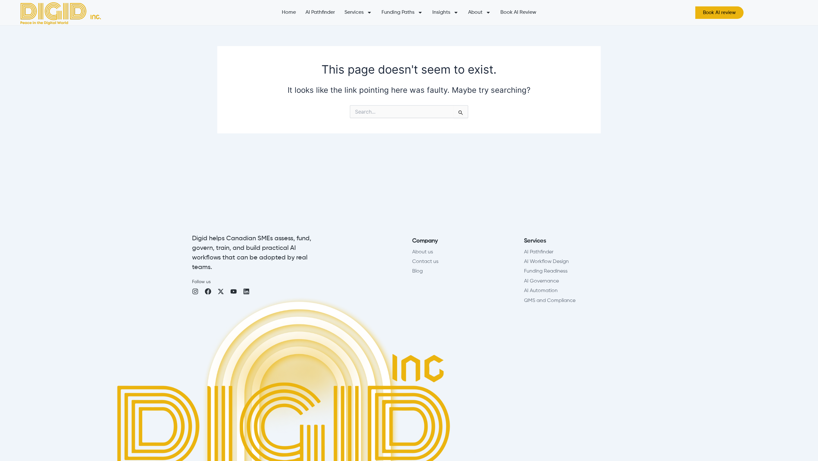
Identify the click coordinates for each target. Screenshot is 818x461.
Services (354, 12)
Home (289, 12)
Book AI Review (518, 12)
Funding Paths (398, 12)
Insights (441, 12)
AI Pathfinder (320, 12)
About (475, 12)
